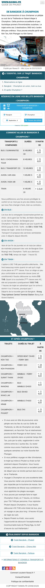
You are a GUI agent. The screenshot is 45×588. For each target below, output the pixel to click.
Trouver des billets (34, 120)
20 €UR (40, 401)
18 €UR (39, 169)
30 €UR (39, 176)
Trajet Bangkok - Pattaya (24, 553)
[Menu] (42, 2)
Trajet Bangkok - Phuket (24, 540)
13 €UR (40, 375)
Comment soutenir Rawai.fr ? (22, 573)
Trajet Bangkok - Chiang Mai (24, 546)
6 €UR (39, 189)
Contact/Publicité (22, 577)
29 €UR (40, 366)
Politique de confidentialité (22, 581)
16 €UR (40, 357)
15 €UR (39, 151)
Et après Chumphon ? (13, 90)
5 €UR (40, 384)
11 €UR (40, 392)
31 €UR (39, 183)
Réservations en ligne (13, 82)
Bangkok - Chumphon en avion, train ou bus (22, 86)
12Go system (24, 125)
